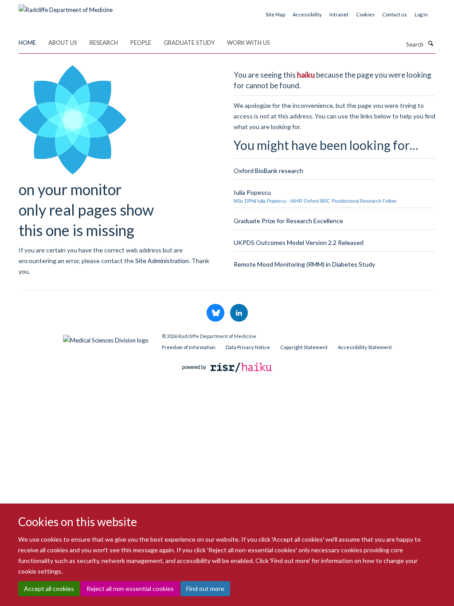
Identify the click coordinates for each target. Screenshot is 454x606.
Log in (421, 14)
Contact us (394, 14)
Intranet (338, 14)
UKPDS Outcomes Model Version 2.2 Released (299, 242)
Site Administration (162, 260)
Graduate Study (189, 42)
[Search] (430, 43)
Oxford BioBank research (268, 170)
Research (104, 42)
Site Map (275, 14)
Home (27, 42)
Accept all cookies (49, 588)
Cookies (365, 14)
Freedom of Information (188, 347)
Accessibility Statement (365, 347)
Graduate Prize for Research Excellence (288, 220)
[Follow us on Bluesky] (216, 313)
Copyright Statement (304, 347)
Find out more (205, 588)
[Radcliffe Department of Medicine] (66, 6)
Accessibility (307, 14)
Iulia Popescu (252, 192)
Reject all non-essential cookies (130, 588)
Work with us (248, 42)
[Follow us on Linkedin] (239, 313)
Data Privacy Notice (248, 347)
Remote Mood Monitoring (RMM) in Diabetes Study (304, 264)
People (140, 42)
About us (62, 42)
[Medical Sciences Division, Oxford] (84, 338)
